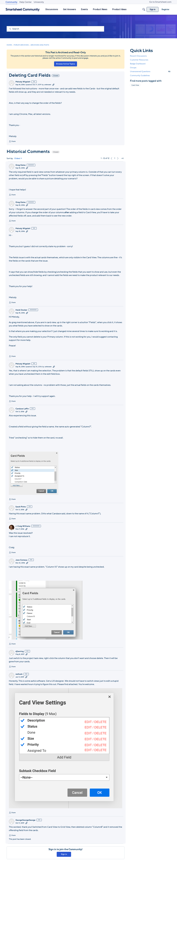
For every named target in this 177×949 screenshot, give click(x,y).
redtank (18, 674)
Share (12, 141)
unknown (47, 84)
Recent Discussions (138, 56)
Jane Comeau (21, 560)
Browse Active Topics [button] (65, 64)
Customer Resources (139, 60)
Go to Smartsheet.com (160, 1)
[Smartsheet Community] (23, 9)
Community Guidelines (140, 75)
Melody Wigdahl (22, 82)
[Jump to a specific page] (122, 158)
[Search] (143, 9)
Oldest (17, 158)
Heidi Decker (21, 310)
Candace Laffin (22, 409)
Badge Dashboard (137, 63)
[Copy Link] (53, 84)
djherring (19, 651)
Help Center (25, 2)
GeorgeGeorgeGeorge (25, 820)
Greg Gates (20, 165)
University (39, 2)
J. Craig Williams (22, 526)
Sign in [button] (64, 854)
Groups (133, 67)
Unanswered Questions (150, 71)
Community (11, 2)
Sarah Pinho (20, 507)
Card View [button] (135, 85)
